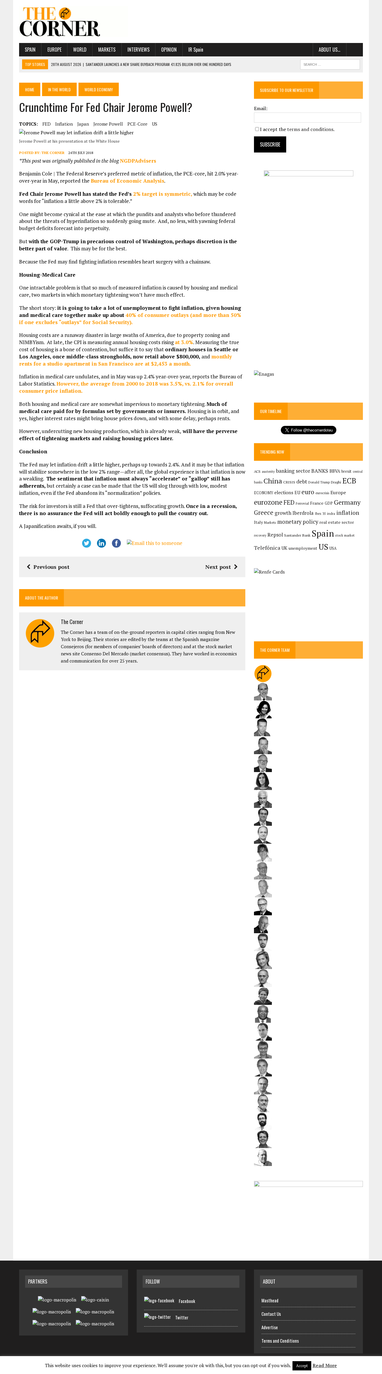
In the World (59, 89)
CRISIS (289, 482)
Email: (260, 108)
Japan (83, 124)
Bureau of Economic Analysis (127, 180)
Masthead (269, 1300)
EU (297, 492)
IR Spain (195, 49)
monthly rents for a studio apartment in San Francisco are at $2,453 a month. (125, 360)
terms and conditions (310, 129)
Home (29, 89)
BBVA (334, 471)
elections (283, 492)
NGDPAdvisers (138, 160)
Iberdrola (303, 513)
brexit (346, 471)
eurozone (268, 502)
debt (301, 481)
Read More (324, 1365)
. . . (354, 49)
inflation (64, 124)
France (317, 503)
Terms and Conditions (280, 1340)
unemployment (303, 548)
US (154, 124)
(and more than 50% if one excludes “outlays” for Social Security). (130, 319)
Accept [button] (302, 1365)
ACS (257, 471)
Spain (30, 49)
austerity (268, 471)
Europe (54, 49)
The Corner (52, 152)
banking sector (293, 470)
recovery (260, 535)
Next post (218, 566)
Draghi (336, 482)
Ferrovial (302, 503)
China (273, 481)
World (80, 49)
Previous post (51, 566)
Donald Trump (319, 482)
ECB (349, 481)
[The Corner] (73, 21)
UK (284, 548)
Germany (347, 502)
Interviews (138, 49)
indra (331, 514)
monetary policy (297, 521)
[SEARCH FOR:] (330, 63)
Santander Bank (297, 535)
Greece (263, 513)
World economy (98, 89)
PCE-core (137, 124)
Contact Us (271, 1313)
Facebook (187, 1301)
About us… (329, 49)
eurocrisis (322, 493)
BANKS (319, 470)
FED (46, 124)
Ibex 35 (320, 514)
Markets (106, 49)
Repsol (275, 535)
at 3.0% (184, 342)
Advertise (269, 1327)
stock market (345, 535)
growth (283, 512)
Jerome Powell (108, 124)
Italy (258, 522)
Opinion (169, 49)
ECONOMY (263, 492)
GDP (329, 503)
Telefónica (267, 547)
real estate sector (336, 522)
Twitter (181, 1317)
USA (333, 548)
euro (307, 492)
